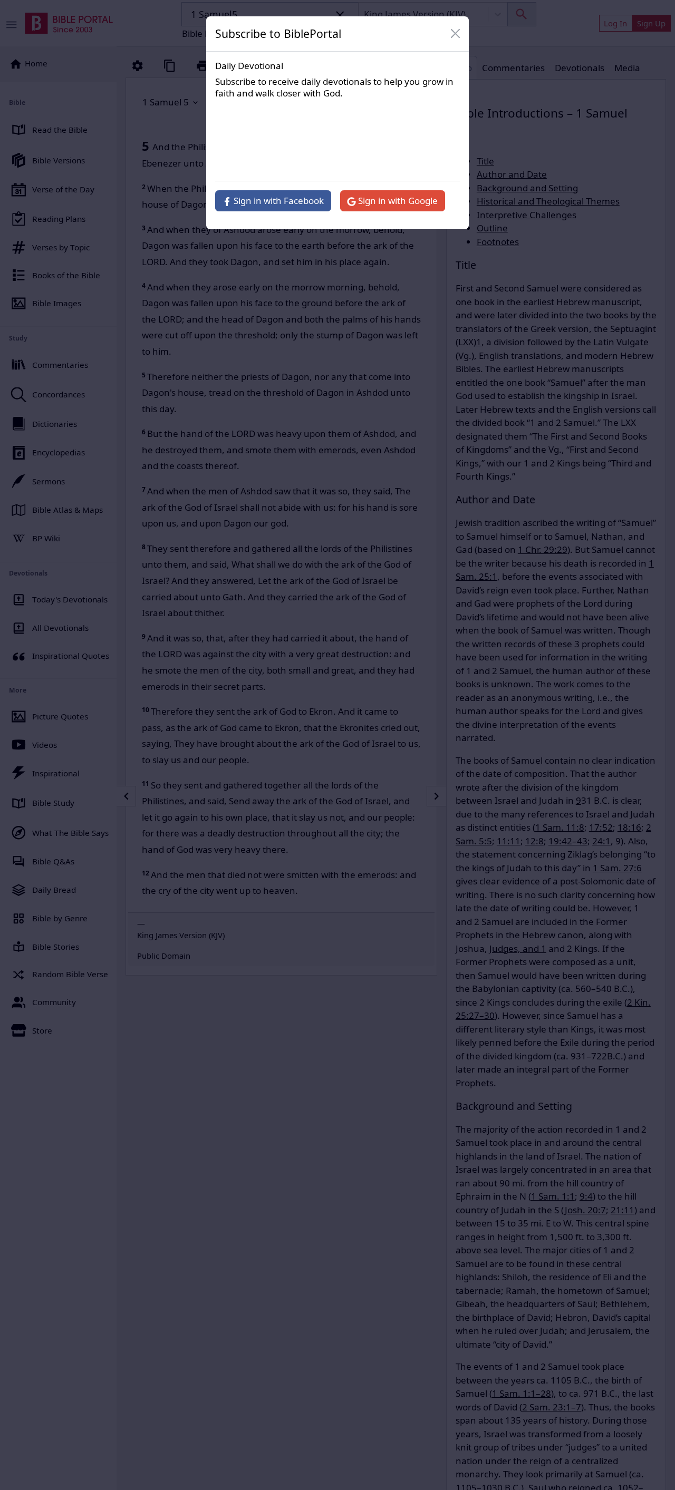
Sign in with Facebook (278, 200)
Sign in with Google (397, 200)
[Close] (456, 34)
